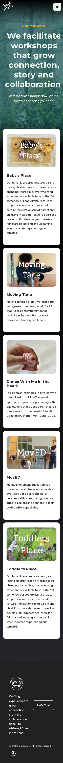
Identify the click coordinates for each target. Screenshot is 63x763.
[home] (9, 7)
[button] (57, 7)
